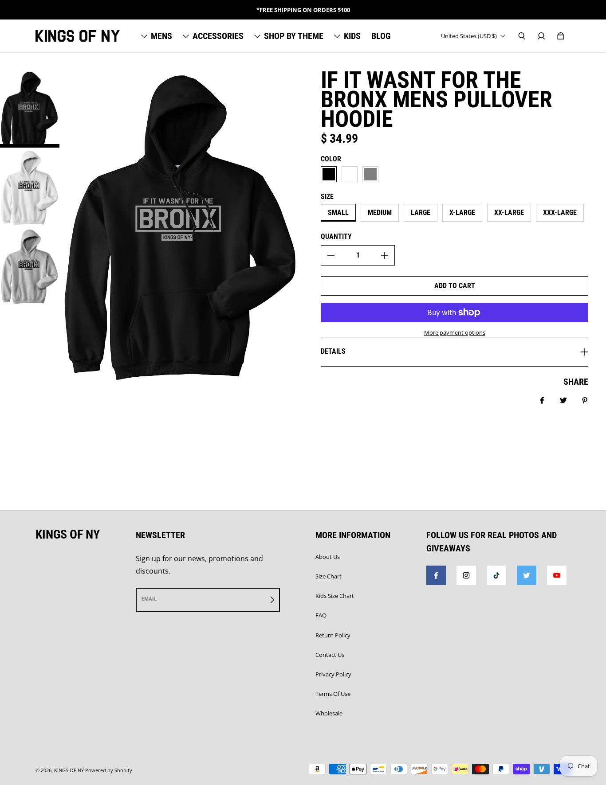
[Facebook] (436, 575)
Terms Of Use (332, 694)
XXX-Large (560, 212)
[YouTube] (557, 575)
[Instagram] (466, 575)
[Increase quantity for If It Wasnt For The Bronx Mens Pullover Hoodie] (384, 255)
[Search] (521, 36)
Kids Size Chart (334, 596)
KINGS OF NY (69, 770)
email (149, 598)
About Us (327, 557)
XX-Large (509, 212)
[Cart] (561, 36)
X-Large (462, 212)
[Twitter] (526, 575)
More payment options (454, 332)
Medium (380, 212)
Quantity (336, 236)
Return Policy (332, 635)
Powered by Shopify (108, 770)
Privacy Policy (333, 674)
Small (338, 212)
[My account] (541, 36)
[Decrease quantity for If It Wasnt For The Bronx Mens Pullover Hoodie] (331, 255)
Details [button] (333, 351)
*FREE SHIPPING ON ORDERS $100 (303, 10)
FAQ (321, 615)
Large (420, 212)
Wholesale (328, 713)
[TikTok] (496, 575)
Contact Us (329, 655)
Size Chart (328, 576)
